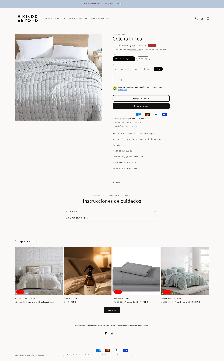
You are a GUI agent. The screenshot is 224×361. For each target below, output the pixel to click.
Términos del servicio (92, 355)
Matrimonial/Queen (124, 59)
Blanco (148, 69)
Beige (136, 69)
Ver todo (112, 310)
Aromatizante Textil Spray (73, 298)
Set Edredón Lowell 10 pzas (171, 298)
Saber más (122, 89)
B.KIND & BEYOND (26, 355)
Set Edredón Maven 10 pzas (25, 298)
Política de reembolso (57, 355)
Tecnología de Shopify (39, 355)
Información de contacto (124, 355)
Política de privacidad (74, 355)
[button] (60, 18)
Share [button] (118, 182)
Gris (158, 69)
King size (143, 59)
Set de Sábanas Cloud (121, 298)
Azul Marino (122, 69)
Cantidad (116, 75)
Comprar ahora (141, 106)
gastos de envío (135, 49)
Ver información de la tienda (127, 126)
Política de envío (107, 355)
